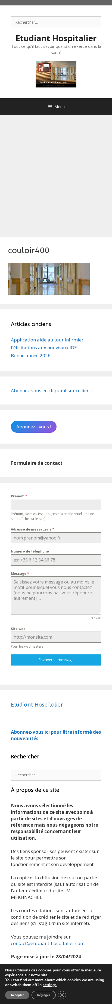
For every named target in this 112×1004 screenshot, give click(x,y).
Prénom (19, 496)
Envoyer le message (56, 659)
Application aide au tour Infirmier (47, 340)
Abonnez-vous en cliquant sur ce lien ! (51, 390)
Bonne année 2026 (31, 355)
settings (50, 985)
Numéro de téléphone (30, 551)
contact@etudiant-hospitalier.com (48, 943)
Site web (18, 628)
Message (20, 573)
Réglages (43, 995)
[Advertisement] (56, 173)
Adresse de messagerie (32, 529)
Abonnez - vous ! (33, 426)
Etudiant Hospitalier (56, 38)
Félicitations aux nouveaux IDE (44, 347)
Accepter (17, 995)
